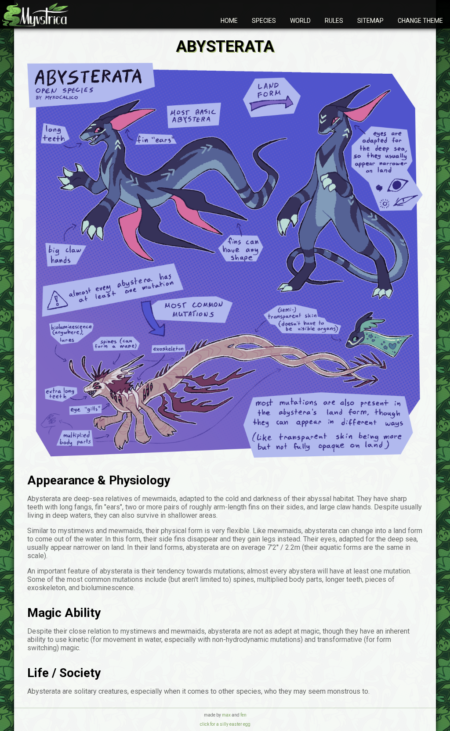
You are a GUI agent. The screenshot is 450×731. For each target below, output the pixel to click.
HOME (229, 20)
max (226, 715)
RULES (334, 20)
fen (243, 715)
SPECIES (264, 20)
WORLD (300, 20)
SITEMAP (370, 20)
